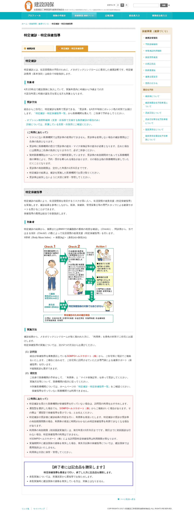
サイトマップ (39, 509)
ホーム (24, 24)
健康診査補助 (151, 38)
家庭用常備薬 (151, 57)
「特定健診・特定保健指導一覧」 (50, 113)
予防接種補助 (151, 44)
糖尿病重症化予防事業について (156, 105)
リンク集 (25, 509)
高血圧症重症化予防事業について (156, 121)
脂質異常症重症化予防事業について (156, 138)
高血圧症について (153, 113)
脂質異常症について (154, 130)
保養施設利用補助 (153, 51)
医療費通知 (150, 70)
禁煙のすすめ (151, 83)
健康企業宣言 (151, 77)
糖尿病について (152, 96)
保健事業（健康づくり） (39, 24)
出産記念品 (150, 64)
